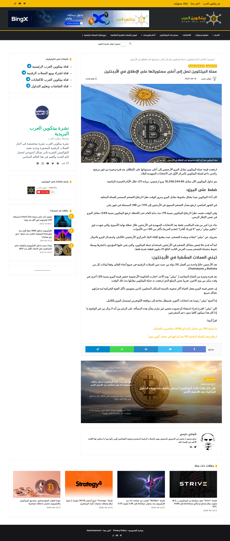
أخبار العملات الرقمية (196, 66)
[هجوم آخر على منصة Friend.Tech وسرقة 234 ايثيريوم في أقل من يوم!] (62, 221)
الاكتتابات (187, 35)
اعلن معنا (195, 3)
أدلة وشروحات (149, 35)
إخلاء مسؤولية (181, 3)
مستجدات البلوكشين (169, 35)
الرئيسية (211, 59)
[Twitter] (24, 3)
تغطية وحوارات (201, 35)
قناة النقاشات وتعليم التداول (50, 86)
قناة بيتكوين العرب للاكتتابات (49, 79)
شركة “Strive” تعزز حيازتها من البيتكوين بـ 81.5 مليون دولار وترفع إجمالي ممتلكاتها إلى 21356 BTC (194, 504)
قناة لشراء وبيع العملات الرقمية (48, 73)
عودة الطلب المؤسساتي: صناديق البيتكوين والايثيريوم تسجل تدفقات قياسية (40, 502)
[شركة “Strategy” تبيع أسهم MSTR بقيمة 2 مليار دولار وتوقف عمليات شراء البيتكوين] (89, 484)
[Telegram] (15, 3)
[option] (151, 392)
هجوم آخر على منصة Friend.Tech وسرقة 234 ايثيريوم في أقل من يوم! (32, 218)
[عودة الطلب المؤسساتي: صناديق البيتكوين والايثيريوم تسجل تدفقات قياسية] (37, 484)
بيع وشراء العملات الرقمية (95, 35)
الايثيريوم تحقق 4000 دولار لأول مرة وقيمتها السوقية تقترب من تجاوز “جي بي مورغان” (33, 234)
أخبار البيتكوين (193, 59)
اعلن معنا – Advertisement (99, 530)
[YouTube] (20, 3)
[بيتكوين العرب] (201, 18)
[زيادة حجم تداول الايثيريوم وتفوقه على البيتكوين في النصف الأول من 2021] (62, 250)
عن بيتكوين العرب (211, 3)
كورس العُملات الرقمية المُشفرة (124, 35)
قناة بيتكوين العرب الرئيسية (50, 66)
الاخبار (217, 35)
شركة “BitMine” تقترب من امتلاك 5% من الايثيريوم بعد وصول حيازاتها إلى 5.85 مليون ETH (141, 502)
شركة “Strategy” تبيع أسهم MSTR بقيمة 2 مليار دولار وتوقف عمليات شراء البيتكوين (89, 502)
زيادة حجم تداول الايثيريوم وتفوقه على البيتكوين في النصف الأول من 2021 (33, 247)
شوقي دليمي (206, 78)
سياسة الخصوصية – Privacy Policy (128, 530)
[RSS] (10, 3)
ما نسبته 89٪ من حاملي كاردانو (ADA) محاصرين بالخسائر (185, 328)
